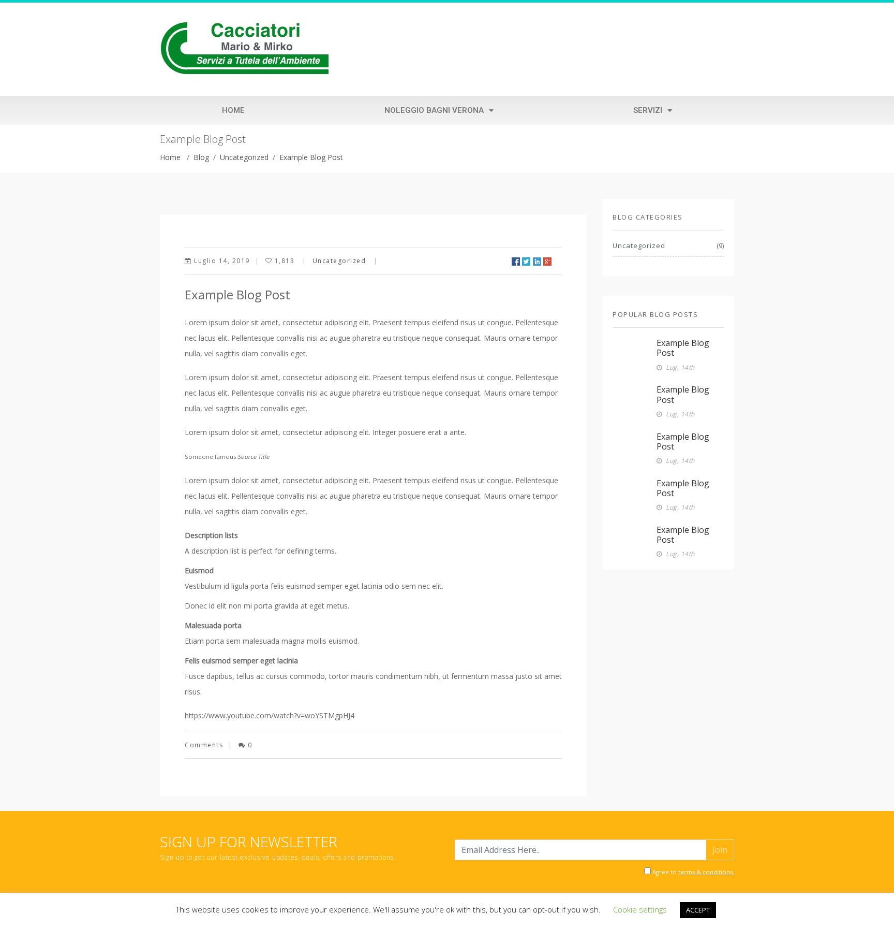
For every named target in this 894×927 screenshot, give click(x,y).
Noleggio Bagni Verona (434, 110)
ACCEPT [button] (698, 910)
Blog (201, 157)
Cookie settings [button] (640, 909)
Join (719, 850)
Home (233, 110)
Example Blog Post (311, 157)
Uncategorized (244, 157)
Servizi (647, 110)
